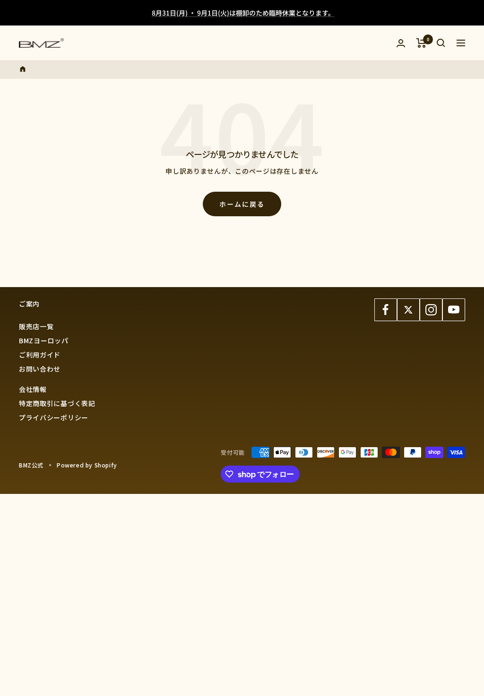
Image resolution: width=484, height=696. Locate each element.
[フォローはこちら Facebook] (385, 309)
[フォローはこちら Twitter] (408, 309)
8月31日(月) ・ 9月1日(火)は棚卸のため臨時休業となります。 (243, 12)
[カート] (421, 43)
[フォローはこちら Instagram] (431, 309)
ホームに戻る (242, 204)
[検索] (441, 43)
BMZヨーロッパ (44, 340)
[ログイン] (401, 43)
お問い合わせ (39, 368)
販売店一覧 (36, 326)
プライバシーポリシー (53, 417)
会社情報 (33, 389)
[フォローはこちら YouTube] (453, 309)
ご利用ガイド (39, 354)
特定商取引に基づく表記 (57, 403)
